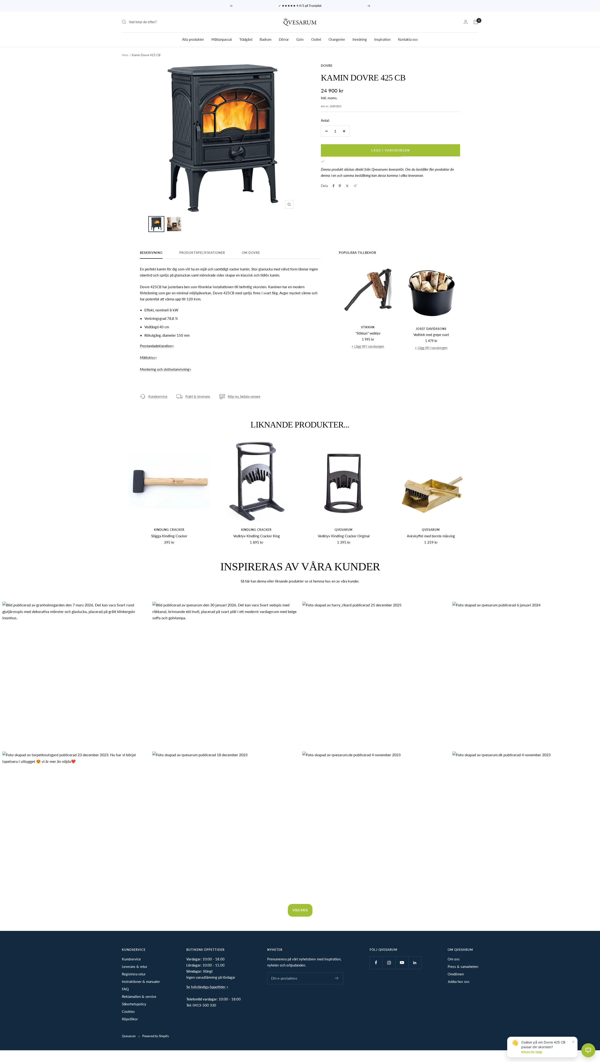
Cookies (128, 1011)
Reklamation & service (139, 996)
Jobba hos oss (458, 981)
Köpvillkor (130, 1019)
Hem (125, 55)
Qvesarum (343, 529)
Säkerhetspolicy (134, 1004)
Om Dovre (251, 252)
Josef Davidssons (431, 329)
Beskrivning (151, 252)
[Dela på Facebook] (333, 186)
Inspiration (382, 39)
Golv (300, 39)
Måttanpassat (221, 39)
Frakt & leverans (197, 396)
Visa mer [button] (300, 910)
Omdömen (456, 974)
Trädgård (245, 39)
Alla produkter (193, 39)
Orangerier (337, 39)
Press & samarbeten (463, 966)
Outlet (316, 39)
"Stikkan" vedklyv (368, 333)
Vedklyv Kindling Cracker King (256, 536)
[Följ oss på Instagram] (388, 962)
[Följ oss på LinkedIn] (414, 962)
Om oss (454, 959)
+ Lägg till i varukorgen (368, 346)
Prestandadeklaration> (157, 346)
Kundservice (157, 396)
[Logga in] (466, 22)
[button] (75, 674)
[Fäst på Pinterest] (340, 186)
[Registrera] (337, 978)
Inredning (359, 39)
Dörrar (284, 39)
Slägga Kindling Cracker (169, 536)
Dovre (326, 65)
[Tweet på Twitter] (347, 186)
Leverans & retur (134, 966)
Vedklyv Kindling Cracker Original (344, 536)
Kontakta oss (408, 39)
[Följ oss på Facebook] (376, 962)
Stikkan (368, 327)
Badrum (265, 39)
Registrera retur (134, 974)
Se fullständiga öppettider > (207, 987)
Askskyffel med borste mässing (431, 536)
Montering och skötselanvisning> (165, 369)
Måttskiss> (148, 357)
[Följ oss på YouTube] (401, 962)
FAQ (125, 989)
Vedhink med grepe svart (431, 335)
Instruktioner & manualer (141, 981)
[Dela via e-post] (354, 186)
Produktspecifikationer (202, 252)
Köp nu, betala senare (244, 396)
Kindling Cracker (169, 529)
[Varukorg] (475, 22)
